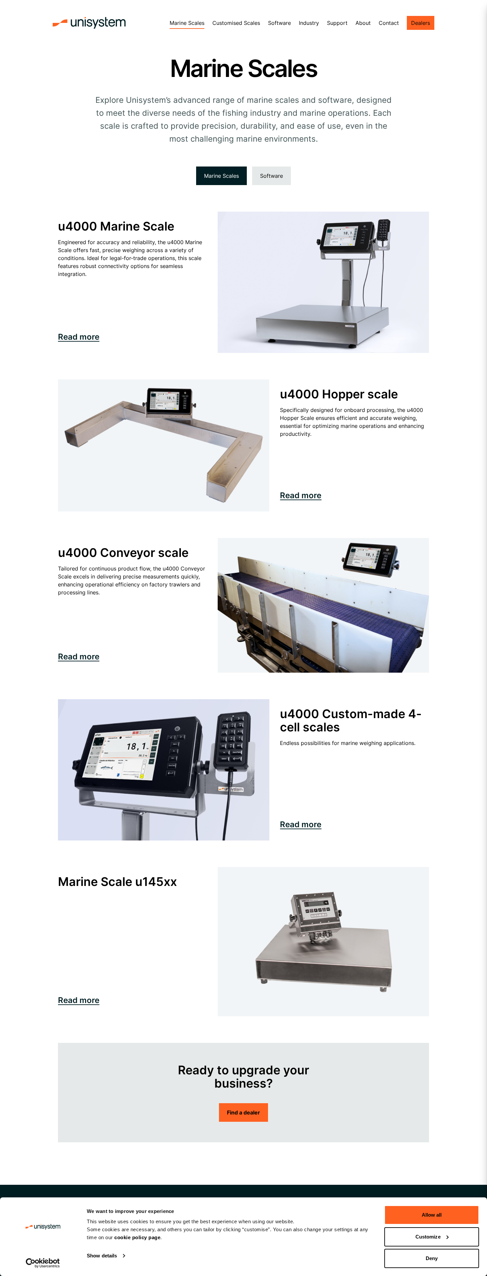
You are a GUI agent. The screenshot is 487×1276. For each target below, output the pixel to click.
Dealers (420, 23)
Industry (309, 23)
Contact (389, 23)
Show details (102, 1255)
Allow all (432, 1215)
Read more (78, 337)
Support (337, 23)
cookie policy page (137, 1237)
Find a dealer (243, 1112)
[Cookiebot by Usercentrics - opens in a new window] (43, 1263)
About (363, 23)
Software (279, 23)
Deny (432, 1258)
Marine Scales (187, 23)
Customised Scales (236, 23)
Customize (428, 1237)
